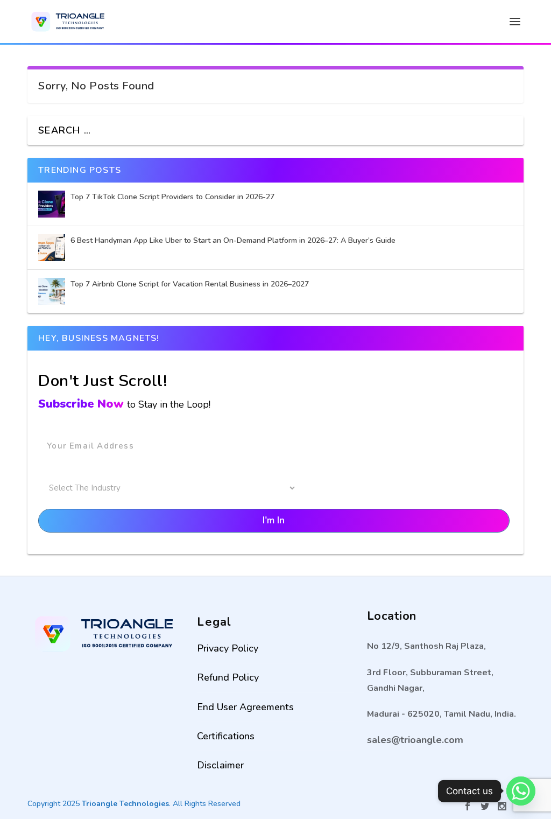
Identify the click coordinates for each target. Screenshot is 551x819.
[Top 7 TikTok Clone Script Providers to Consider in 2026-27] (51, 204)
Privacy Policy (227, 648)
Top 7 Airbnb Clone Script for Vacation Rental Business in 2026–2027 (190, 284)
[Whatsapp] (520, 791)
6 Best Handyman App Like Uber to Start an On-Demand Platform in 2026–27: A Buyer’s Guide (234, 240)
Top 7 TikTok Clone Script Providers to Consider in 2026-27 (173, 197)
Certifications (226, 736)
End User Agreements (245, 707)
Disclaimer (220, 765)
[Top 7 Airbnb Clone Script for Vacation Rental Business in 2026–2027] (51, 291)
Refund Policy (228, 677)
